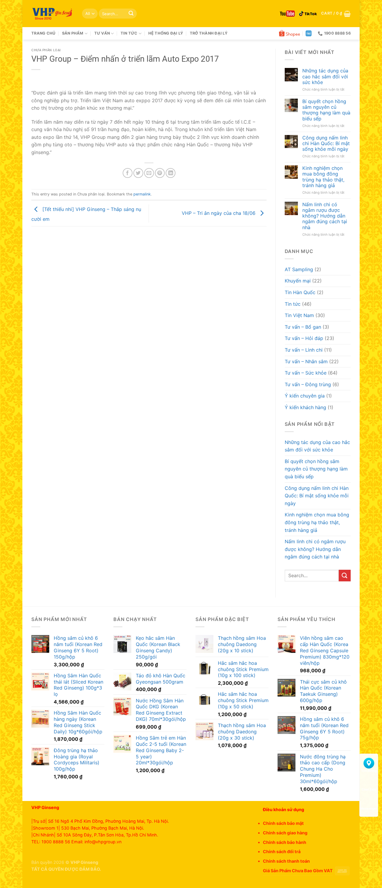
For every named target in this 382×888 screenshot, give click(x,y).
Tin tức (129, 33)
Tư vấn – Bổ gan (303, 327)
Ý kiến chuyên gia (305, 396)
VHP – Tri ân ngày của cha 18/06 (219, 213)
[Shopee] (289, 33)
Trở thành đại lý (208, 33)
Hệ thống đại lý (165, 33)
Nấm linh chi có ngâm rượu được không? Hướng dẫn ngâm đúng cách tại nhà (324, 216)
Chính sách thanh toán (286, 861)
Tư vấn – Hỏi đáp (304, 338)
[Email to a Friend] (149, 173)
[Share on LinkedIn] (170, 173)
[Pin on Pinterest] (160, 173)
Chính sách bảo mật (283, 823)
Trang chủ (43, 33)
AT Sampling (299, 269)
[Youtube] (287, 13)
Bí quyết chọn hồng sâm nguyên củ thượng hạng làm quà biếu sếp (326, 110)
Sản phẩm (73, 33)
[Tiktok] (308, 13)
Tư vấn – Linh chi (304, 350)
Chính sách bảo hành (284, 842)
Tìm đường (369, 770)
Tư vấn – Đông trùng (308, 384)
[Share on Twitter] (138, 173)
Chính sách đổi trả (282, 851)
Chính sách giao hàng (285, 832)
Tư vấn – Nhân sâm (306, 361)
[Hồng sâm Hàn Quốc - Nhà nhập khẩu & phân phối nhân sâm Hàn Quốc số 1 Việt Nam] (52, 14)
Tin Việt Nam (299, 315)
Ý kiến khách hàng (305, 407)
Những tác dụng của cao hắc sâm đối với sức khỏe (325, 76)
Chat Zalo (369, 789)
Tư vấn (102, 33)
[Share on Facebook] (128, 173)
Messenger (369, 808)
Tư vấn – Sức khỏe (305, 373)
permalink (142, 194)
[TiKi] (309, 33)
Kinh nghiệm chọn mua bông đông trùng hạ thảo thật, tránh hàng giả (323, 176)
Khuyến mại (298, 281)
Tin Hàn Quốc (300, 292)
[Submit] (131, 14)
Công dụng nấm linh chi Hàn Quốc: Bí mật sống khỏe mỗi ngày (326, 143)
